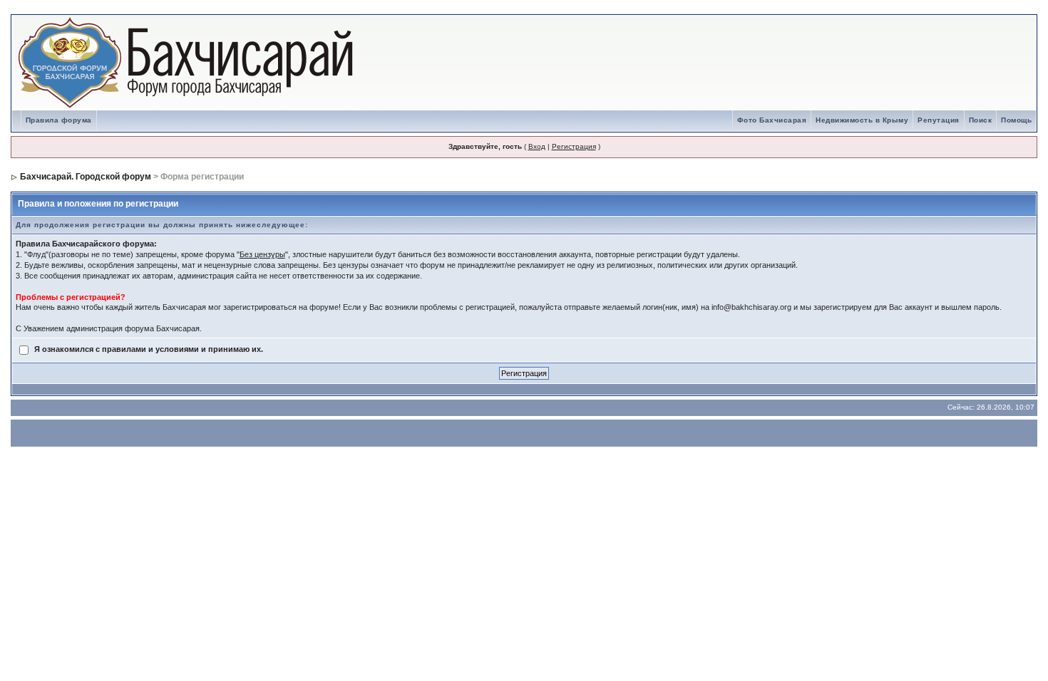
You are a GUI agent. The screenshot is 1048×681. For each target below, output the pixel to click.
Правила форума (59, 120)
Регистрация (574, 146)
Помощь (1016, 120)
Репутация (939, 120)
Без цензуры (262, 254)
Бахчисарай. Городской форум (85, 177)
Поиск (980, 120)
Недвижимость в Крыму (862, 120)
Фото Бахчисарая (772, 120)
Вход (536, 146)
